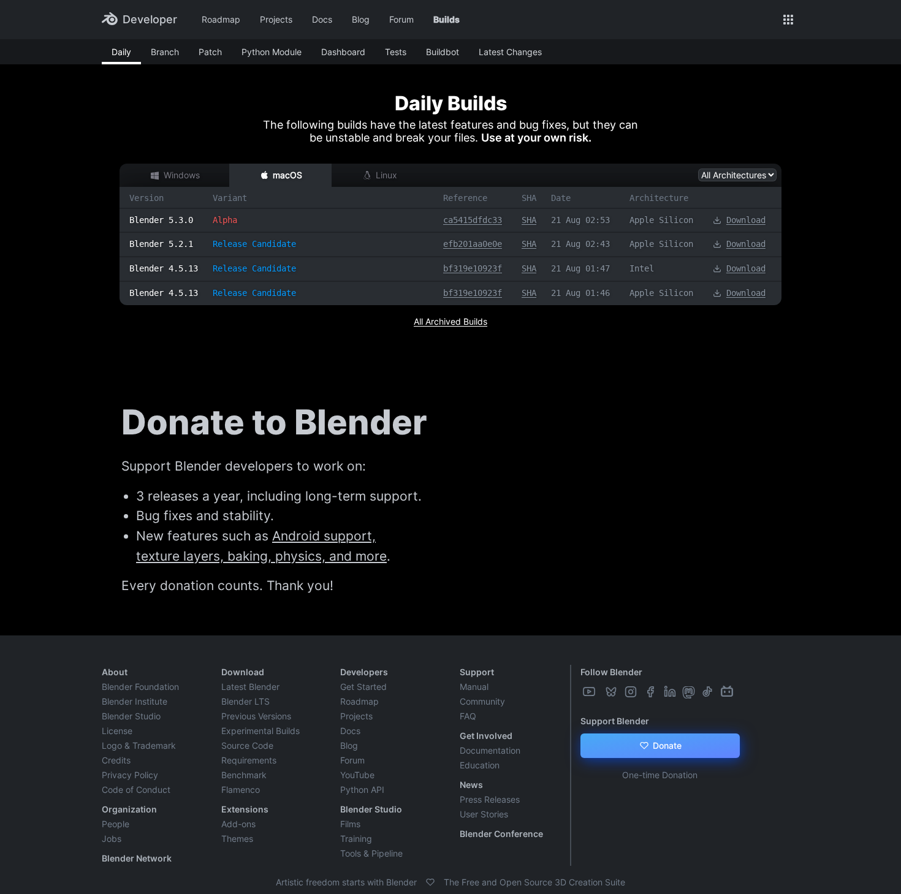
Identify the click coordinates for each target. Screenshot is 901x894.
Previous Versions (256, 716)
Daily (121, 52)
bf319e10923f (472, 268)
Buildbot (442, 52)
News (471, 784)
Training (356, 838)
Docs (322, 19)
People (115, 824)
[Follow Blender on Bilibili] (728, 691)
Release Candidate (254, 244)
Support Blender (614, 721)
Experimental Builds (260, 730)
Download (746, 220)
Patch (210, 52)
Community (482, 701)
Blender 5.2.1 (161, 244)
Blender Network (137, 858)
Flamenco (240, 789)
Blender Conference (501, 833)
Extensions (244, 809)
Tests (395, 52)
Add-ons (238, 824)
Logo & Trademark (139, 745)
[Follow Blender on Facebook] (651, 691)
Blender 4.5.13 (163, 268)
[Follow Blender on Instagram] (632, 691)
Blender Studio (131, 716)
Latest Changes (510, 52)
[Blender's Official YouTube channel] (590, 691)
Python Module (271, 52)
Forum (401, 19)
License (117, 730)
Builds (446, 19)
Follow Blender (611, 672)
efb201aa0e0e (472, 244)
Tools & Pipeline (371, 853)
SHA (529, 220)
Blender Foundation (140, 686)
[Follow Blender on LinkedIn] (671, 691)
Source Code (247, 745)
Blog (361, 19)
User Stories (484, 814)
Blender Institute (134, 701)
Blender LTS (245, 701)
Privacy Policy (130, 775)
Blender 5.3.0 (161, 220)
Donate (666, 745)
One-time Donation (660, 775)
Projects (276, 19)
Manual (474, 686)
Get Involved (486, 735)
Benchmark (244, 775)
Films (350, 824)
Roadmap (221, 19)
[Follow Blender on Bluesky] (612, 691)
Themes (237, 838)
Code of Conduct (136, 789)
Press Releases (490, 799)
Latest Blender (250, 686)
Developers (364, 672)
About (114, 672)
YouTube (357, 775)
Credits (116, 760)
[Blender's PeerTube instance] (601, 691)
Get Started (363, 686)
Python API (362, 789)
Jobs (111, 838)
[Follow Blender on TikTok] (708, 691)
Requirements (248, 760)
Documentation (490, 750)
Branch (165, 52)
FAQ (468, 716)
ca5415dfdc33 (472, 220)
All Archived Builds (450, 321)
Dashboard (343, 52)
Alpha (225, 220)
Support (477, 672)
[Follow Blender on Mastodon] (690, 691)
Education (480, 765)
